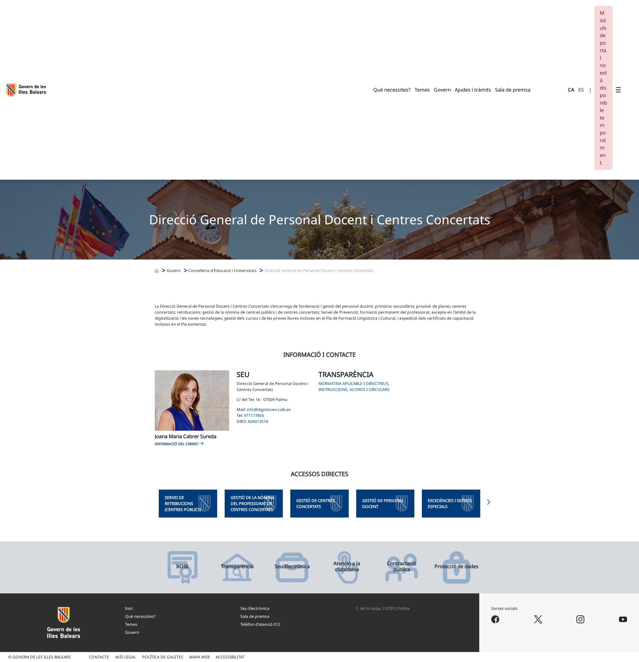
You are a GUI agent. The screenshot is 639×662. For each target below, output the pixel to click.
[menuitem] (392, 90)
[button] (488, 503)
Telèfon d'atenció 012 (260, 624)
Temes (131, 624)
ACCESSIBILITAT (230, 657)
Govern (174, 270)
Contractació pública (401, 566)
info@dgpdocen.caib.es (269, 409)
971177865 (254, 415)
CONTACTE (99, 657)
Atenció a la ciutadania (346, 566)
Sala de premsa (254, 616)
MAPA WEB (199, 657)
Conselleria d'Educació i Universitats (222, 270)
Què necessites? (140, 616)
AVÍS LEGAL (125, 657)
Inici (129, 608)
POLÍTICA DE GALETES (162, 657)
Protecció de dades (457, 566)
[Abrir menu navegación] (618, 90)
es (581, 89)
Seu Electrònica (292, 566)
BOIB (182, 566)
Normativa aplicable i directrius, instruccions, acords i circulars (354, 386)
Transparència (237, 566)
